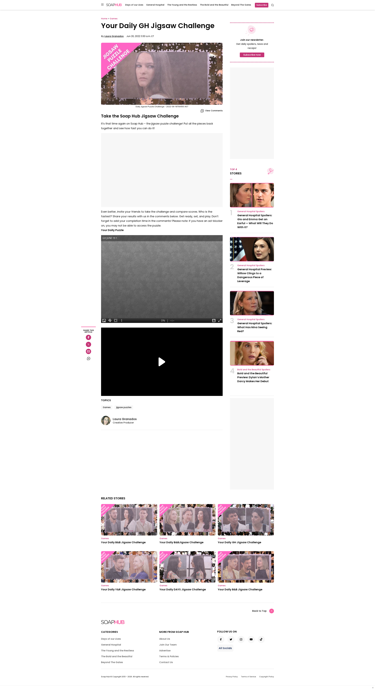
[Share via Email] (88, 351)
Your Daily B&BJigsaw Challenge (181, 542)
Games (107, 407)
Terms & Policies (169, 656)
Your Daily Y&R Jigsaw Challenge (123, 589)
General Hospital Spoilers (251, 211)
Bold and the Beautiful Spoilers (253, 369)
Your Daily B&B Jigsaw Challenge (123, 542)
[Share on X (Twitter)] (88, 344)
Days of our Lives (134, 4)
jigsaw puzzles (123, 407)
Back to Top (259, 611)
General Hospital (155, 4)
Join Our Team (168, 644)
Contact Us (166, 662)
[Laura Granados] (107, 420)
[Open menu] (102, 4)
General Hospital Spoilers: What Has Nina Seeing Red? (254, 327)
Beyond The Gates (241, 4)
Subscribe (261, 5)
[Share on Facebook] (88, 337)
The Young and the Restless (182, 4)
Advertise (165, 650)
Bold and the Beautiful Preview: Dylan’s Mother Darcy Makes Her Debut (253, 377)
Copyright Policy (266, 676)
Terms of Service (248, 676)
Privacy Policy (232, 676)
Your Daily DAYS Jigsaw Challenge (183, 589)
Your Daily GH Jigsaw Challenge (239, 542)
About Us (164, 639)
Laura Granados (114, 36)
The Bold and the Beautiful (214, 4)
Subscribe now (252, 54)
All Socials (225, 648)
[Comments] (88, 358)
